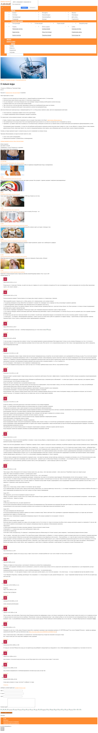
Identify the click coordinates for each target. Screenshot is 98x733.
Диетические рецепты (17, 29)
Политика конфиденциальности (11, 723)
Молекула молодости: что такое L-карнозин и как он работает (13, 272)
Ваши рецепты (15, 32)
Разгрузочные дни (76, 35)
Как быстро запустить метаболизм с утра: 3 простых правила (12, 163)
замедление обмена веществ (54, 120)
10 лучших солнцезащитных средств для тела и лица (11, 178)
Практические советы (77, 32)
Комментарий (4, 707)
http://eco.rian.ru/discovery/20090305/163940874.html (43, 631)
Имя (2, 690)
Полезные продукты (76, 29)
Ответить (5, 289)
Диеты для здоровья (47, 32)
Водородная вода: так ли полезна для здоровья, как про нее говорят (14, 225)
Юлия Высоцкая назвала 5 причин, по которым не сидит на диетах (14, 256)
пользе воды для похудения (13, 92)
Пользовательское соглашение (11, 721)
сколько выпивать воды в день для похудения (12, 141)
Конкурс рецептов (16, 35)
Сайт (2, 696)
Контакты (5, 720)
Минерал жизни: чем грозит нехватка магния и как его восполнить (14, 241)
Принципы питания (46, 35)
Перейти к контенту (5, 1)
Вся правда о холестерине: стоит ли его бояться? (10, 194)
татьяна (17, 687)
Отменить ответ (22, 687)
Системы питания (46, 29)
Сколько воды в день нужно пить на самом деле (10, 209)
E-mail (2, 693)
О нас (4, 718)
